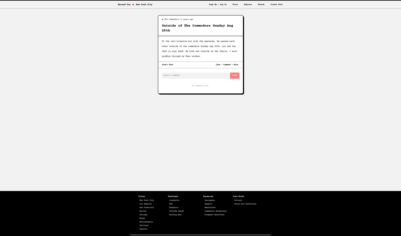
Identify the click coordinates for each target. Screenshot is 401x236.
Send (234, 75)
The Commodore (171, 19)
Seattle (143, 229)
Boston (143, 211)
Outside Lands (176, 211)
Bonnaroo (173, 208)
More (236, 65)
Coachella (174, 200)
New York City (147, 200)
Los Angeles (146, 204)
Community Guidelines (216, 211)
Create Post (277, 5)
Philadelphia (146, 222)
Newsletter (210, 208)
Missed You (124, 4)
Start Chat (167, 65)
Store (235, 5)
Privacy (238, 200)
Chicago (143, 215)
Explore (248, 5)
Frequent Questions (214, 215)
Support (208, 204)
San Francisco (147, 208)
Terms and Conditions (245, 204)
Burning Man (175, 215)
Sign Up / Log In (218, 5)
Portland (144, 226)
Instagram (209, 200)
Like (218, 65)
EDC (171, 204)
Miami (142, 218)
